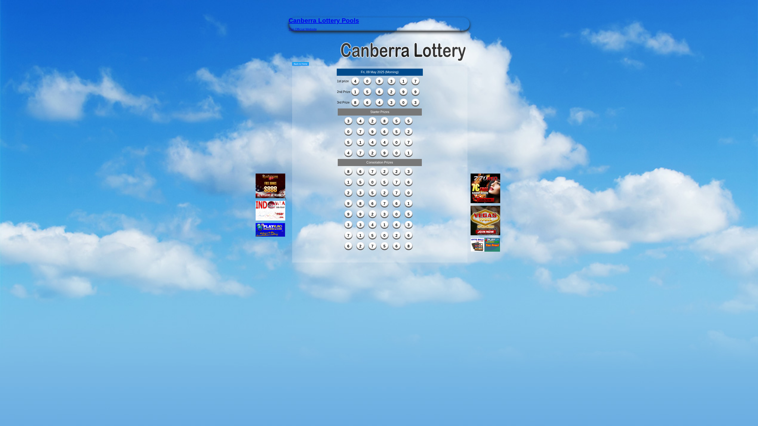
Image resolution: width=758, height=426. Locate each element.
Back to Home (300, 64)
